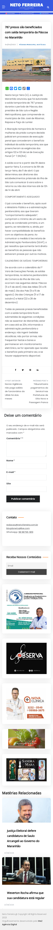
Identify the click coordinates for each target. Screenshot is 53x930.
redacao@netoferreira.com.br (22, 524)
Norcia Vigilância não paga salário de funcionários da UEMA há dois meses (15, 391)
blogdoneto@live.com (18, 528)
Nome (10, 460)
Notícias (41, 45)
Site (8, 483)
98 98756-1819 (26, 531)
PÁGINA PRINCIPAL (27, 45)
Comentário (14, 438)
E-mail (10, 472)
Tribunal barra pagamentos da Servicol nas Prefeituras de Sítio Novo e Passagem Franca (38, 393)
